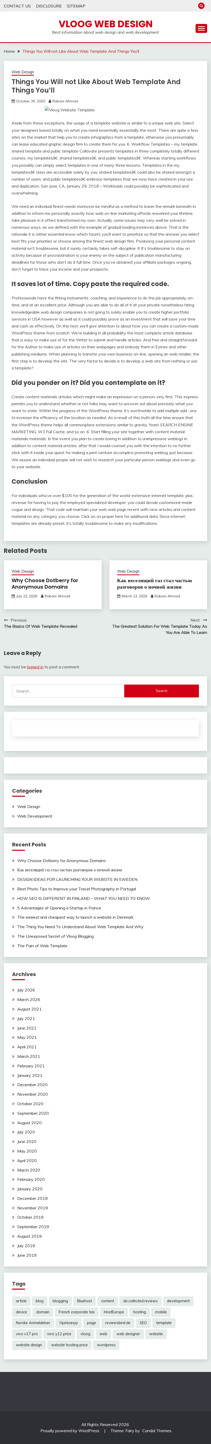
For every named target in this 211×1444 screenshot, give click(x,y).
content (107, 1301)
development (178, 1301)
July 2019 (26, 1245)
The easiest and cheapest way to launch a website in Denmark (75, 917)
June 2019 (27, 1255)
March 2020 (28, 1170)
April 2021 (27, 1046)
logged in (35, 666)
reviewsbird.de (117, 1323)
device (21, 1312)
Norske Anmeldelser (33, 1323)
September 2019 (33, 1226)
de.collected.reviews (140, 1301)
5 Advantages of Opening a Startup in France (59, 907)
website (156, 1334)
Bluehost (84, 1301)
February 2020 (31, 1179)
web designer (128, 1334)
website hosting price (69, 1345)
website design (29, 1345)
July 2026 (26, 990)
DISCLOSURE (49, 5)
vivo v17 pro (27, 1334)
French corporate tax (77, 1312)
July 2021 (26, 1018)
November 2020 (32, 1094)
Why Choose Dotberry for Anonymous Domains (45, 583)
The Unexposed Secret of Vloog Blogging (55, 936)
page (91, 1323)
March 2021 (28, 1056)
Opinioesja (68, 1323)
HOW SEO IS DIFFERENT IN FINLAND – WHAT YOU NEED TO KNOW (83, 898)
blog (39, 1301)
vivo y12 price (59, 1334)
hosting (139, 1312)
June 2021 (27, 1028)
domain (42, 1312)
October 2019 (30, 1217)
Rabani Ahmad (65, 101)
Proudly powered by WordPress (70, 1430)
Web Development (34, 816)
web (103, 1334)
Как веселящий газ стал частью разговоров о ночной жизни (154, 583)
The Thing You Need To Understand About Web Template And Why (80, 926)
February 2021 (31, 1065)
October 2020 (30, 1103)
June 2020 (27, 1141)
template (164, 1323)
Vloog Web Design (106, 24)
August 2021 (29, 1009)
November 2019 (32, 1207)
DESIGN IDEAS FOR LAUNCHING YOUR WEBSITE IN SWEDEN (77, 879)
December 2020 (32, 1084)
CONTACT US (17, 5)
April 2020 (27, 1160)
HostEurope (114, 1312)
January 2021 (29, 1075)
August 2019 (29, 1236)
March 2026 (28, 999)
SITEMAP (76, 5)
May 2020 (27, 1151)
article (21, 1301)
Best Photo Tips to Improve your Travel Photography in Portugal (76, 888)
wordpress (106, 1345)
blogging (60, 1301)
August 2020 (29, 1122)
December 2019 (32, 1198)
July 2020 (26, 1132)
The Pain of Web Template (42, 945)
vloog (85, 1334)
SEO (143, 1323)
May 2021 (27, 1037)
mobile (161, 1312)
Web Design (23, 71)
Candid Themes (156, 1430)
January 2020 (29, 1188)
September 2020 (33, 1113)
